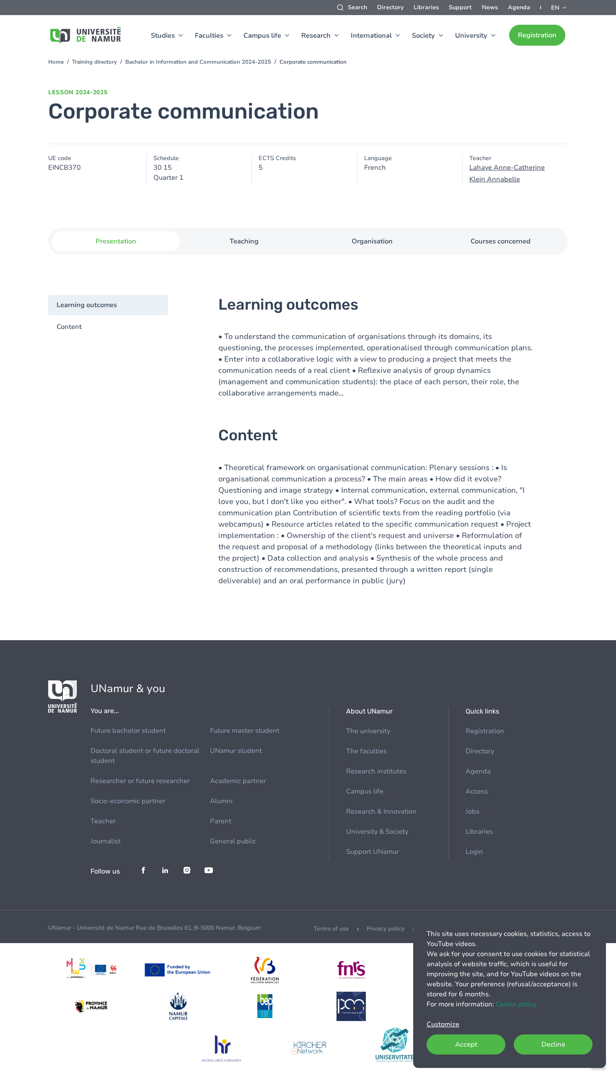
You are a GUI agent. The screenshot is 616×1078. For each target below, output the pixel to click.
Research (316, 35)
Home (56, 62)
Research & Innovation (381, 811)
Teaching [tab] (244, 241)
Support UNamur (372, 851)
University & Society (377, 831)
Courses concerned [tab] (501, 241)
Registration (537, 35)
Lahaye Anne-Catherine (507, 167)
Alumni (221, 801)
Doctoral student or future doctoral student (145, 755)
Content (69, 326)
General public (233, 841)
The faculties (366, 751)
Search (357, 7)
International (371, 35)
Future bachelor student (128, 730)
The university (368, 731)
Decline (553, 1044)
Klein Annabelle (494, 179)
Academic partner (238, 781)
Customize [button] (443, 1024)
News (490, 7)
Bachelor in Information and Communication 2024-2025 (198, 62)
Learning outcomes (87, 305)
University (471, 35)
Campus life (262, 35)
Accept (466, 1044)
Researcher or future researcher (140, 781)
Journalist (106, 841)
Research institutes (376, 771)
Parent (220, 821)
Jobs (472, 811)
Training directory (94, 62)
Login (474, 851)
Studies (163, 35)
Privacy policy (385, 929)
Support (460, 7)
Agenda (519, 7)
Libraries (426, 7)
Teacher (103, 821)
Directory (390, 7)
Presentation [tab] (116, 241)
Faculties (209, 35)
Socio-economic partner (128, 801)
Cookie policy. (517, 1004)
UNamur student (236, 750)
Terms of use (331, 929)
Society (423, 35)
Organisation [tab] (372, 241)
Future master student (245, 730)
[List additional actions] (559, 7)
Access (477, 791)
